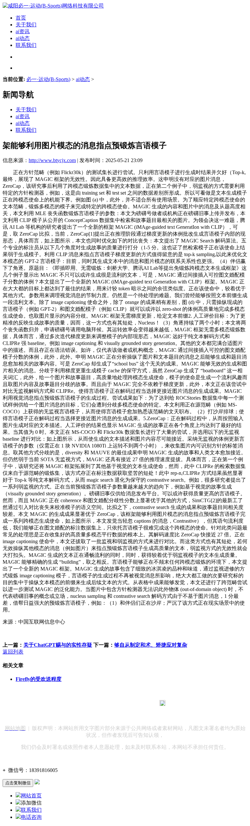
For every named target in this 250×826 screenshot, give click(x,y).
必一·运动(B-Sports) (48, 79)
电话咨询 (31, 817)
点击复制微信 (18, 782)
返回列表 (13, 651)
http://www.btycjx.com (52, 160)
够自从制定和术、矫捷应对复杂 (150, 645)
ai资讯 (23, 31)
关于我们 (26, 24)
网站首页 (31, 795)
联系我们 (26, 45)
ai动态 (23, 38)
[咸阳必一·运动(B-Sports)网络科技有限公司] (53, 5)
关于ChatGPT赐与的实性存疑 (57, 645)
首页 (21, 18)
